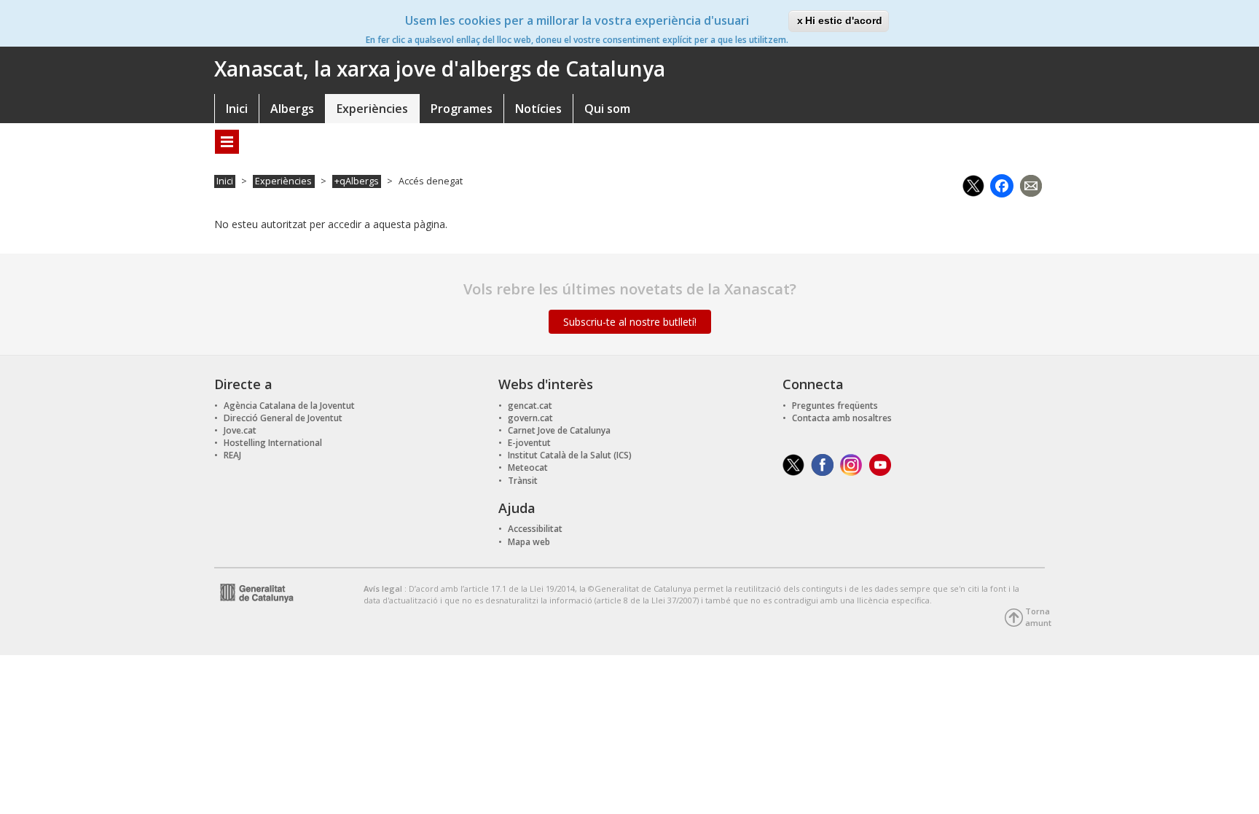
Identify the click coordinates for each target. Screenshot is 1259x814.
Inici (237, 109)
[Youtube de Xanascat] (880, 464)
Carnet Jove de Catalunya (559, 430)
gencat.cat (530, 405)
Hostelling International (273, 443)
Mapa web (529, 542)
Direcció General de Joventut (283, 418)
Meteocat (528, 467)
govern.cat (530, 418)
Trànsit (523, 480)
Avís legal (384, 588)
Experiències (372, 109)
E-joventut (529, 443)
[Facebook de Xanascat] (822, 464)
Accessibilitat (535, 529)
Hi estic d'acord (843, 20)
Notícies (538, 109)
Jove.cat (240, 430)
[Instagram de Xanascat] (851, 464)
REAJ (232, 455)
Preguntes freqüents (835, 405)
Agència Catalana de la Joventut (289, 405)
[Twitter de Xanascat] (793, 464)
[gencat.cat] (254, 591)
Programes (462, 109)
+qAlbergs (356, 181)
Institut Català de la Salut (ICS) (570, 455)
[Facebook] (1001, 184)
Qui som (607, 109)
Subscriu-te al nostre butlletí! (630, 322)
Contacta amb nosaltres (842, 418)
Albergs (292, 109)
